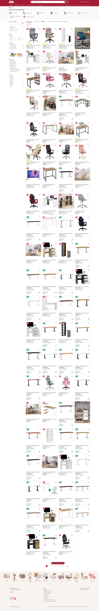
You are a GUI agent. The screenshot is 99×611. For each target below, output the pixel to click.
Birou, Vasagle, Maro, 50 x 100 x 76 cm (82, 139)
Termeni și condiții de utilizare (49, 599)
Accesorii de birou (13, 66)
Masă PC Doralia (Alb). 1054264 (32, 260)
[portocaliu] (12, 55)
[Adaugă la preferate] (72, 96)
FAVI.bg (81, 606)
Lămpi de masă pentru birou (15, 69)
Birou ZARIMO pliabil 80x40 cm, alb (49, 233)
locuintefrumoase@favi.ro (16, 589)
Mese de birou (12, 60)
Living (61, 580)
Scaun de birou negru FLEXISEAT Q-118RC (66, 551)
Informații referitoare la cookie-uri (50, 601)
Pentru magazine (47, 596)
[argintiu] (20, 55)
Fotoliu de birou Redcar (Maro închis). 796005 (83, 90)
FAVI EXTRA (46, 598)
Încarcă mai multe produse (57, 563)
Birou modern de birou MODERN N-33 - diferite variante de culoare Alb (72, 472)
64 (72, 194)
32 (88, 194)
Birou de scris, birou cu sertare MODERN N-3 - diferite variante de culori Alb (40, 339)
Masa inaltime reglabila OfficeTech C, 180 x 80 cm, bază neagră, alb (71, 286)
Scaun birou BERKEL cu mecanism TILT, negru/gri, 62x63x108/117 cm (38, 139)
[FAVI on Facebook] (11, 598)
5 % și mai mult (13, 44)
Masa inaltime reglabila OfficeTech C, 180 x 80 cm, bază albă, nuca (38, 525)
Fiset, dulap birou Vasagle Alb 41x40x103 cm (51, 445)
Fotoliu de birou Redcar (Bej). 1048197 (33, 112)
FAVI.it (71, 606)
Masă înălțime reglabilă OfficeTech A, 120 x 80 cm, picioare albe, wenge (56, 551)
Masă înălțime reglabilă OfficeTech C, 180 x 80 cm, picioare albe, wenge (72, 313)
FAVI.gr (84, 606)
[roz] (18, 54)
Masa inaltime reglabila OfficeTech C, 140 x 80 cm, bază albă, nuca (71, 112)
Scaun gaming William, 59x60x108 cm (82, 233)
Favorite (44, 21)
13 (88, 96)
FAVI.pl (61, 606)
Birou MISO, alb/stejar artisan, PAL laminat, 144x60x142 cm (86, 67)
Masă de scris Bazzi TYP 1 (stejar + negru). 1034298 (52, 139)
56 (39, 51)
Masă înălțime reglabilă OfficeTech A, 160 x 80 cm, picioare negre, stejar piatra (40, 392)
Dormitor (68, 580)
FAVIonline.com (13, 606)
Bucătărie (45, 580)
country (11, 80)
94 (56, 194)
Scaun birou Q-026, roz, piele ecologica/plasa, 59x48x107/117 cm (87, 161)
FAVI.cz (55, 606)
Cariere (12, 592)
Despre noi (46, 589)
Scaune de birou (13, 62)
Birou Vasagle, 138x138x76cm (80, 112)
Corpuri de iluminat (30, 581)
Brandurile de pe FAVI (47, 592)
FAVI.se (74, 606)
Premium (11, 37)
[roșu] (13, 54)
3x (31, 160)
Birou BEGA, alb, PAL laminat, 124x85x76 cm (34, 67)
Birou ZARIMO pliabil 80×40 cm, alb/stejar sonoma (68, 525)
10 (39, 145)
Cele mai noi (50, 21)
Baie (53, 580)
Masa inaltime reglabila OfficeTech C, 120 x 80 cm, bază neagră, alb (38, 498)
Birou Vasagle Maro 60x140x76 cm (49, 112)
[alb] (10, 54)
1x (47, 66)
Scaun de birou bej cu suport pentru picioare (34, 161)
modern (11, 84)
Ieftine (11, 35)
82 (72, 51)
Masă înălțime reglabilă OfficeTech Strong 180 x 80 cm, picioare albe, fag (72, 366)
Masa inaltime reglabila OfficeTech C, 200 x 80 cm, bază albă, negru (38, 233)
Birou (12, 7)
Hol (84, 580)
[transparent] (16, 55)
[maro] (13, 55)
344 (39, 243)
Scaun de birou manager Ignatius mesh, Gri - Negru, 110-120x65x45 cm (55, 392)
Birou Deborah (61, 67)
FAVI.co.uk (78, 606)
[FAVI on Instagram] (12, 598)
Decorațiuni (15, 580)
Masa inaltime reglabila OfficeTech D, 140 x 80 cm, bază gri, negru (71, 184)
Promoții (92, 580)
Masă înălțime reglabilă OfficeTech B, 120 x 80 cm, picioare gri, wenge (39, 366)
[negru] (12, 54)
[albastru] (15, 54)
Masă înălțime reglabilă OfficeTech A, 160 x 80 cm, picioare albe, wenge (72, 419)
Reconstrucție (37, 580)
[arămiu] (21, 55)
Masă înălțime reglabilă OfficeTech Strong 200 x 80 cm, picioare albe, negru (40, 472)
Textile (22, 580)
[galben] (16, 54)
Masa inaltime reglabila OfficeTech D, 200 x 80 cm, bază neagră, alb (55, 366)
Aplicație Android (85, 589)
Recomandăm (29, 21)
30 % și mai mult (13, 48)
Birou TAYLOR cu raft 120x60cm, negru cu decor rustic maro (37, 90)
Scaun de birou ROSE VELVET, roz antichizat (67, 90)
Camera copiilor (76, 581)
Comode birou (12, 65)
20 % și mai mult (13, 47)
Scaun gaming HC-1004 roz (64, 392)
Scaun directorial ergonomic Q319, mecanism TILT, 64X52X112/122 (54, 161)
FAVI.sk (58, 606)
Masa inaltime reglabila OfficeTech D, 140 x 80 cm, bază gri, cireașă (38, 445)
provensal (11, 78)
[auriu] (18, 55)
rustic (11, 86)
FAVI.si (87, 606)
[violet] (20, 54)
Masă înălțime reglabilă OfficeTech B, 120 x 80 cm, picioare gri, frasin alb (72, 233)
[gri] (21, 54)
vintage (11, 77)
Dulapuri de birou (13, 63)
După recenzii (37, 21)
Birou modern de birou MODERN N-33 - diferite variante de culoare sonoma (56, 525)
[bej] (15, 55)
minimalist (12, 81)
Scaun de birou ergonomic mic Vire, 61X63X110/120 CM (69, 161)
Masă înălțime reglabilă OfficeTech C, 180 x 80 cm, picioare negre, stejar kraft (57, 339)
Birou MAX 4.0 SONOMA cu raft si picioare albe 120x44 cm (53, 419)
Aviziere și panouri (13, 68)
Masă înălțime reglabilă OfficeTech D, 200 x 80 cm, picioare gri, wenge (71, 498)
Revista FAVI (46, 595)
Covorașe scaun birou (14, 71)
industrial (11, 83)
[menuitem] (11, 5)
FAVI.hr (68, 606)
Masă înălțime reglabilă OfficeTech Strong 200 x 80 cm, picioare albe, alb (39, 313)
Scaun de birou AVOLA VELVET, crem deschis (51, 67)
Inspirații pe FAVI (47, 593)
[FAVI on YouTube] (15, 598)
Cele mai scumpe (65, 21)
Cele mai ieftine (57, 21)
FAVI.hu (64, 606)
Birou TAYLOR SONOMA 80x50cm (49, 184)
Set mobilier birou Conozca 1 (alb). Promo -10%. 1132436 (53, 313)
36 (56, 123)
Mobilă (7, 580)
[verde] (10, 55)
